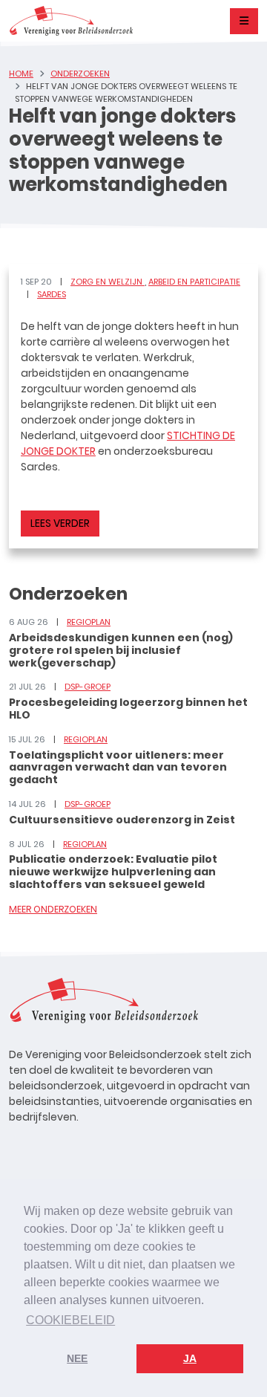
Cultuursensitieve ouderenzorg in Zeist (122, 819)
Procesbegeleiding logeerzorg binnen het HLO (128, 708)
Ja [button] (190, 1358)
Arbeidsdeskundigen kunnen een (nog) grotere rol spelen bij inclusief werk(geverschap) (121, 650)
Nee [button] (77, 1358)
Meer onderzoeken (53, 909)
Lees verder (60, 523)
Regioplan (89, 622)
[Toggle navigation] (244, 21)
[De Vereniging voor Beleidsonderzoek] (71, 21)
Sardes (51, 294)
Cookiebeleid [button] (70, 1320)
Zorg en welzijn (107, 282)
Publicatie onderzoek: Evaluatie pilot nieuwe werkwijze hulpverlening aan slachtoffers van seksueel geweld (113, 872)
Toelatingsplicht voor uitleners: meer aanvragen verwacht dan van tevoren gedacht (118, 768)
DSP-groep (88, 687)
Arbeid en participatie (194, 282)
